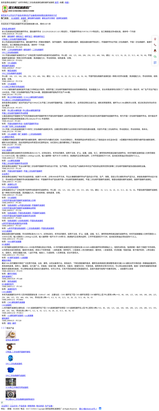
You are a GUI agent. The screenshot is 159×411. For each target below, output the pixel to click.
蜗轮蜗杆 (11, 36)
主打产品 (16, 15)
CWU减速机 (7, 292)
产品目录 (22, 406)
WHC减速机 (7, 150)
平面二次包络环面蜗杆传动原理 (15, 113)
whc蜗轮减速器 (13, 161)
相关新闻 (38, 15)
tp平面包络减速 (24, 205)
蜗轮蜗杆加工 (39, 36)
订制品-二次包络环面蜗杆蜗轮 (14, 39)
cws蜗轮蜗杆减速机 (15, 316)
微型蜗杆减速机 (8, 66)
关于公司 (8, 15)
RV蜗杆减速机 (13, 258)
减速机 (23, 18)
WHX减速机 (7, 231)
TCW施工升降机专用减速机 (13, 87)
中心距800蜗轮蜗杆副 (31, 110)
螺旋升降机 (6, 260)
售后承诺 (40, 406)
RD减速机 (15, 18)
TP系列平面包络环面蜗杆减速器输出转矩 (19, 208)
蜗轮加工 (20, 36)
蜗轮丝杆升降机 (48, 18)
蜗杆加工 (28, 36)
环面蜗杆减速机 (38, 205)
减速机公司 (12, 184)
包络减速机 (12, 205)
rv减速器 (24, 258)
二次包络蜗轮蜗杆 (14, 50)
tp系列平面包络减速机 (16, 228)
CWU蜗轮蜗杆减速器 (16, 302)
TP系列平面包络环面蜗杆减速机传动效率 (19, 216)
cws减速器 (29, 316)
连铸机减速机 (61, 18)
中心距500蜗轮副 (14, 110)
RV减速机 (6, 244)
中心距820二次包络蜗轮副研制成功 (16, 100)
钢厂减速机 (22, 134)
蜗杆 (14, 323)
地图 (67, 2)
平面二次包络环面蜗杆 (33, 171)
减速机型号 (12, 289)
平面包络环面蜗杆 (14, 171)
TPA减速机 (12, 198)
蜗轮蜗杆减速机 (34, 18)
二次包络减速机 (35, 134)
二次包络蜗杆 (38, 50)
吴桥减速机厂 (7, 276)
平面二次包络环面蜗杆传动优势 (15, 163)
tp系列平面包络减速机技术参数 (14, 223)
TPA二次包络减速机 (10, 187)
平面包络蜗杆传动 (14, 124)
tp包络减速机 (23, 221)
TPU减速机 (12, 63)
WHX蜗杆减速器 (14, 242)
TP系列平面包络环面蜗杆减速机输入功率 (19, 200)
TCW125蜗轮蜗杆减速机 (34, 97)
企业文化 (14, 406)
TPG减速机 (12, 134)
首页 (57, 2)
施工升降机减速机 (14, 97)
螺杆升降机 (12, 274)
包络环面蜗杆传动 (31, 124)
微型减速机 (12, 71)
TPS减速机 (11, 84)
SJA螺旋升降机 (8, 137)
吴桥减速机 (12, 281)
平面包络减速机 (24, 213)
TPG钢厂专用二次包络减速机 (14, 126)
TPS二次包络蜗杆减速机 (12, 73)
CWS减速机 (7, 305)
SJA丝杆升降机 (13, 147)
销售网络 (31, 406)
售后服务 (45, 15)
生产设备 (30, 15)
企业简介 (5, 174)
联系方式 (53, 15)
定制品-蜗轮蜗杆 (8, 29)
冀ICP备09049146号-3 (88, 409)
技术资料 (23, 15)
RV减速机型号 (8, 284)
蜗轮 (9, 323)
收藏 (62, 2)
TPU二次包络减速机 (10, 52)
